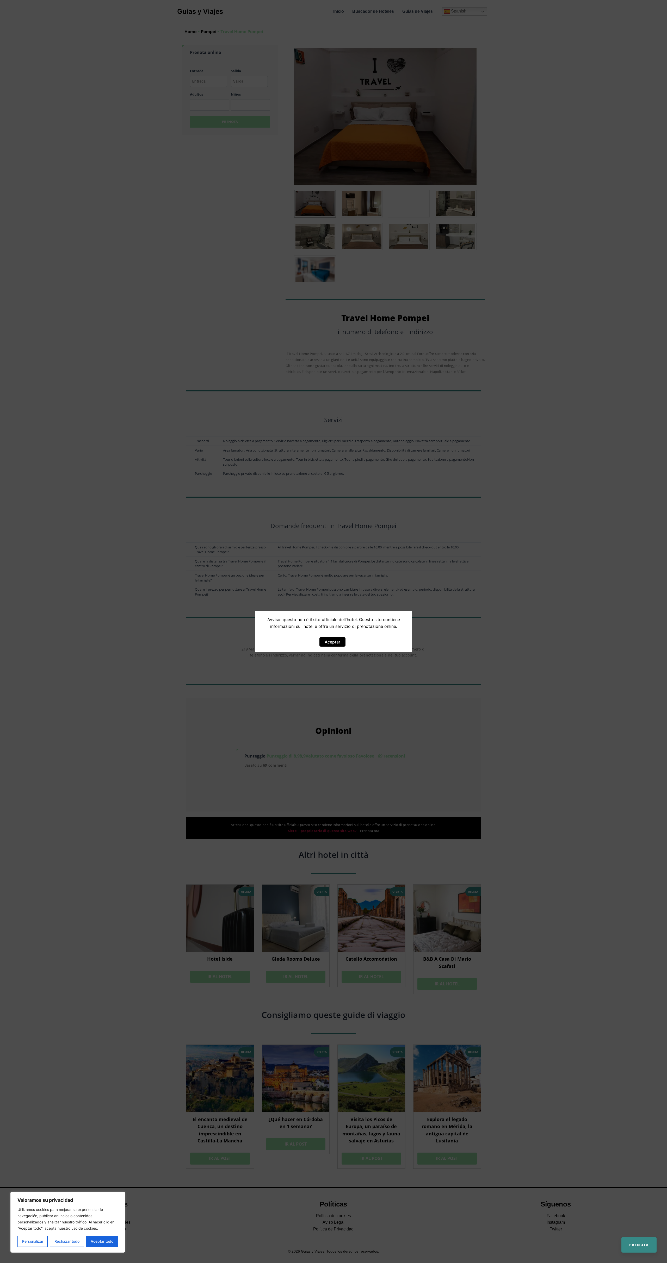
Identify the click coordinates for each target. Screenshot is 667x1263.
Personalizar (32, 1241)
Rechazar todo (66, 1241)
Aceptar (332, 642)
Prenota (639, 1244)
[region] (67, 1222)
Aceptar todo (102, 1241)
